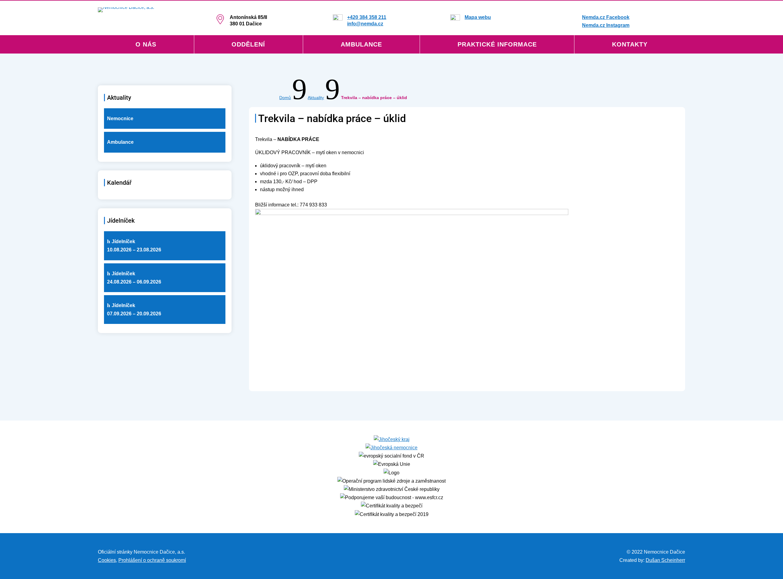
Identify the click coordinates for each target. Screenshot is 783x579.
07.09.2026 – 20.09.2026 (134, 309)
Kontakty (630, 45)
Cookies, (107, 560)
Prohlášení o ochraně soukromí (152, 560)
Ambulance (361, 45)
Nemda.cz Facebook (605, 17)
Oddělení (248, 45)
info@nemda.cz (365, 23)
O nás (145, 45)
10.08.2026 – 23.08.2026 (134, 245)
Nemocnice (120, 118)
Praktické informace (497, 45)
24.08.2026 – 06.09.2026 (134, 277)
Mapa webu (478, 17)
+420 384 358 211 (366, 17)
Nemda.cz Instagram (605, 25)
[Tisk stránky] (190, 560)
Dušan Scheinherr (665, 560)
